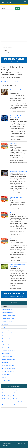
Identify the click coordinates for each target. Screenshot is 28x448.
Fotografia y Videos (7, 344)
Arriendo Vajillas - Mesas (8, 318)
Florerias (4, 341)
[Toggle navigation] (25, 2)
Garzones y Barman (7, 347)
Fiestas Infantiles (6, 338)
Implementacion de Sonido (8, 350)
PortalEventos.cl (6, 2)
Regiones (4, 44)
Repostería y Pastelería (8, 365)
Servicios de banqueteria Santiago (10, 398)
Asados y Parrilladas (7, 321)
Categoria (4, 50)
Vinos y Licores (6, 374)
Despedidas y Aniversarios (8, 330)
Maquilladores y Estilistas (8, 359)
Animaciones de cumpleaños (9, 393)
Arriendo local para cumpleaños (10, 404)
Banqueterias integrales (16, 239)
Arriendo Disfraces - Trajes (8, 315)
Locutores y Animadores (8, 356)
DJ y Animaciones (6, 336)
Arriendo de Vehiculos (7, 312)
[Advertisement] (14, 26)
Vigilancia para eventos (8, 371)
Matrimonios (5, 362)
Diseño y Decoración (7, 333)
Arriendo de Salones (7, 309)
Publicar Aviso (21, 443)
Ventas (4, 377)
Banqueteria (13, 143)
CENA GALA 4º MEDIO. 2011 (18, 171)
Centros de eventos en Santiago (10, 390)
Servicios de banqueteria (8, 395)
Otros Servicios (6, 380)
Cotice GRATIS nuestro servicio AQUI (10, 81)
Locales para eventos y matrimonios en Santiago (14, 401)
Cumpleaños (5, 327)
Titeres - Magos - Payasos (8, 368)
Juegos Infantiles (6, 353)
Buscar (17, 8)
